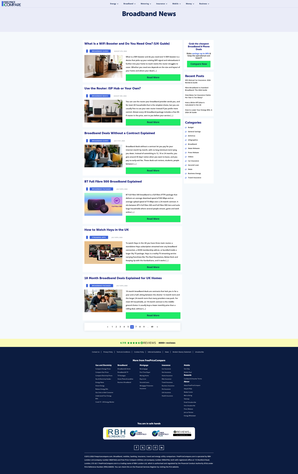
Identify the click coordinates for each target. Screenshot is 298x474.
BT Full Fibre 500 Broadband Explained (113, 181)
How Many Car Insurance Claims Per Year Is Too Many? (198, 96)
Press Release (193, 152)
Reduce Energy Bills (101, 389)
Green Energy (99, 386)
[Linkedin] (161, 447)
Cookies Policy (139, 352)
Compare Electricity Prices (103, 376)
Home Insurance (167, 376)
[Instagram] (155, 447)
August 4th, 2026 (120, 51)
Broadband (128, 3)
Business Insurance (168, 386)
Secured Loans (144, 382)
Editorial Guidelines (154, 352)
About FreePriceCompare (192, 385)
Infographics (193, 140)
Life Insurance (166, 392)
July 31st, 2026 (119, 141)
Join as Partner (188, 412)
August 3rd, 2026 (120, 96)
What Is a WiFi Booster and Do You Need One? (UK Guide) (127, 43)
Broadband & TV (123, 372)
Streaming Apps (99, 237)
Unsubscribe (199, 352)
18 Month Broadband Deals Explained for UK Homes (123, 278)
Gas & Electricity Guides (103, 379)
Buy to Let (143, 379)
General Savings (194, 131)
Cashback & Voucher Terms (193, 379)
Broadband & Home (124, 369)
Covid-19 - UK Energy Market (104, 402)
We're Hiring (188, 395)
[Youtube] (149, 447)
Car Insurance (193, 161)
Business (203, 3)
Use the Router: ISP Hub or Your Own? (112, 88)
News (190, 169)
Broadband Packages (101, 189)
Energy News (99, 382)
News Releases (194, 148)
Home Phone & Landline (125, 379)
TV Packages (122, 376)
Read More (153, 77)
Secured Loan (193, 165)
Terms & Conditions (123, 352)
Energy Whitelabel (190, 416)
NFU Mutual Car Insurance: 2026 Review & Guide (198, 81)
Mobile (175, 3)
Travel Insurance (194, 177)
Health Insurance (167, 396)
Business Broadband (124, 382)
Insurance (160, 3)
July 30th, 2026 (122, 189)
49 (152, 326)
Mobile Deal (188, 372)
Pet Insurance (166, 389)
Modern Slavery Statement (182, 352)
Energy (113, 3)
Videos (190, 157)
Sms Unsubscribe (189, 406)
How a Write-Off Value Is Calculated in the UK (195, 103)
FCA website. (174, 467)
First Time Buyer (145, 372)
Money (189, 3)
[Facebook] (136, 447)
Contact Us (96, 352)
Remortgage (144, 369)
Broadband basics (100, 96)
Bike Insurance (166, 379)
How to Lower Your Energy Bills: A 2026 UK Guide (198, 111)
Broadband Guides (100, 51)
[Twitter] (142, 447)
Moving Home (144, 376)
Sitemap (186, 399)
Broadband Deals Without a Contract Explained (119, 133)
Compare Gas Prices (102, 372)
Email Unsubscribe (190, 402)
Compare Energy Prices (103, 369)
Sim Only (187, 369)
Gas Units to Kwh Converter (104, 392)
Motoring (145, 3)
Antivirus (191, 136)
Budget (191, 127)
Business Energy (194, 173)
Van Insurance (166, 372)
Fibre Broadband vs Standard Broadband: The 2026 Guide (196, 88)
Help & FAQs (188, 389)
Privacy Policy (108, 352)
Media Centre (188, 392)
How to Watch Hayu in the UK (106, 230)
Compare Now (199, 63)
